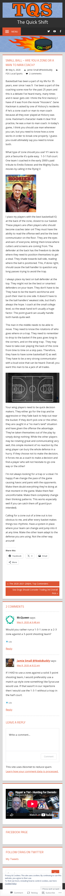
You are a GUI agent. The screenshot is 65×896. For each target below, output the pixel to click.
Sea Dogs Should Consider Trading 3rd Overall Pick (32, 591)
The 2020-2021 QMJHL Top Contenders (27, 584)
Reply (9, 648)
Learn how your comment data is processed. (32, 771)
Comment (49, 756)
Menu (14, 31)
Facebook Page (17, 832)
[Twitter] (48, 31)
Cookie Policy (10, 883)
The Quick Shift (32, 22)
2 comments (35, 73)
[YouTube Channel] (54, 31)
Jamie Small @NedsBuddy (39, 69)
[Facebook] (60, 31)
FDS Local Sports (14, 73)
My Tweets (12, 859)
